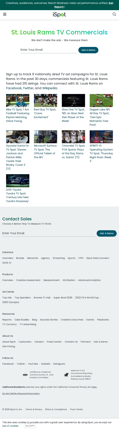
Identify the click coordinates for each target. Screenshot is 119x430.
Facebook (13, 88)
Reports (6, 319)
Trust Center (76, 409)
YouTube (33, 363)
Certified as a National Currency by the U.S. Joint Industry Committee (41, 375)
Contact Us (71, 341)
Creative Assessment (28, 280)
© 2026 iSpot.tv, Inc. (12, 409)
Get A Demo (88, 50)
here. (94, 387)
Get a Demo (101, 341)
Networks (32, 258)
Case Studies (22, 319)
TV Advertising (28, 324)
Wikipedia (49, 88)
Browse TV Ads (42, 297)
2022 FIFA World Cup (87, 297)
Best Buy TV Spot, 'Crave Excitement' (45, 113)
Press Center (54, 341)
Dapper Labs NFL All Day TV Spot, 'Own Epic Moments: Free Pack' (100, 117)
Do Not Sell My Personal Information (21, 393)
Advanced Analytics (89, 280)
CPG (80, 258)
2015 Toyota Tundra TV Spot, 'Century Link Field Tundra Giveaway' (17, 195)
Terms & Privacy (33, 409)
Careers (39, 341)
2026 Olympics (10, 302)
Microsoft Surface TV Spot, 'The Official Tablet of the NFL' (45, 151)
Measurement (52, 280)
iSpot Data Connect (97, 258)
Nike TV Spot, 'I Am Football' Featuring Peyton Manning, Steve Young (17, 115)
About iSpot (9, 341)
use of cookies (10, 426)
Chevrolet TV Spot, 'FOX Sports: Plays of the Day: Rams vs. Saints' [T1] (73, 151)
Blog (34, 319)
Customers (25, 341)
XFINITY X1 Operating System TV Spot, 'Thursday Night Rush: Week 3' (101, 153)
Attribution (69, 280)
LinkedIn (45, 363)
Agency (45, 258)
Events (90, 319)
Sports (71, 258)
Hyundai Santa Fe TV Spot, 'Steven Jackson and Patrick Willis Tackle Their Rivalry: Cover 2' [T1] (17, 157)
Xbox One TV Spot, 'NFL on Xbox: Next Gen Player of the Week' (73, 115)
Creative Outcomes (72, 319)
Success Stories (49, 319)
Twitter (28, 88)
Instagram (59, 363)
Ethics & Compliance (56, 409)
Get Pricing (8, 346)
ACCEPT (30, 426)
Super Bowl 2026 (63, 297)
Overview (7, 258)
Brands (20, 258)
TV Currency (9, 324)
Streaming (59, 258)
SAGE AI (6, 262)
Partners (86, 341)
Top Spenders (23, 297)
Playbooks (103, 319)
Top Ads (7, 297)
